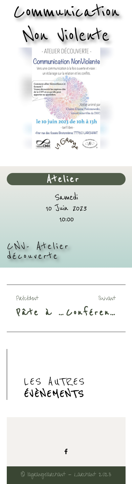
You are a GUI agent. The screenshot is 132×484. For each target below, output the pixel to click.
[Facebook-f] (66, 451)
